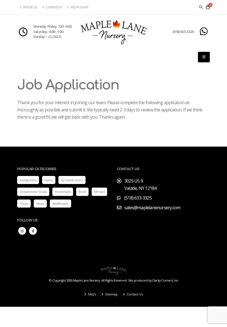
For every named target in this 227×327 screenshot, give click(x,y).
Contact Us (53, 7)
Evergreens (28, 180)
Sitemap (111, 294)
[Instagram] (22, 231)
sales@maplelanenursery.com (152, 208)
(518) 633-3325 (183, 31)
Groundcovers (72, 180)
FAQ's (91, 294)
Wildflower (60, 203)
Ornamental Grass (33, 192)
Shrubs (99, 192)
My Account (79, 7)
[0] (208, 7)
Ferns (49, 180)
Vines (40, 203)
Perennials (63, 192)
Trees (24, 203)
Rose (82, 192)
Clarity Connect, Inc (165, 280)
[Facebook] (33, 231)
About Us (29, 7)
